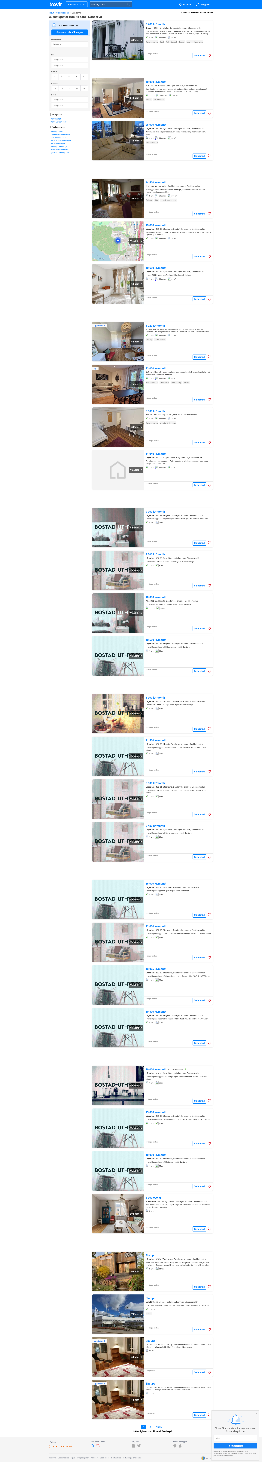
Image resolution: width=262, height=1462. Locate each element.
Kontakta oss (116, 1458)
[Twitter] (139, 1446)
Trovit (51, 12)
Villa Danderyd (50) (58, 137)
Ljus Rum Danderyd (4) (59, 152)
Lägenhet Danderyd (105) (60, 134)
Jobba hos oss (63, 1458)
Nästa (159, 1426)
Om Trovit (52, 1458)
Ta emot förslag (235, 1445)
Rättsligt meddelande (220, 1453)
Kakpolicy (94, 1458)
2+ (70, 76)
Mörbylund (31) (56, 118)
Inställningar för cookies (132, 1458)
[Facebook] (133, 1446)
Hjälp (73, 1458)
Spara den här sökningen (69, 32)
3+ (77, 76)
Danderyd (76, 12)
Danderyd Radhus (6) (58, 146)
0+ (55, 76)
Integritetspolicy (83, 1458)
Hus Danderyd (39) (57, 143)
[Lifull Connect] (62, 1447)
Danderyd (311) (56, 131)
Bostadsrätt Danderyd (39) (60, 140)
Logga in (205, 4)
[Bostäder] (92, 1446)
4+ (84, 76)
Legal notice (104, 1458)
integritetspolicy (238, 1453)
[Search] (128, 4)
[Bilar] (97, 1446)
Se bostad (199, 55)
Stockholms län (62, 12)
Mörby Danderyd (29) (58, 121)
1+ (62, 76)
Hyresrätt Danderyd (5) (59, 149)
